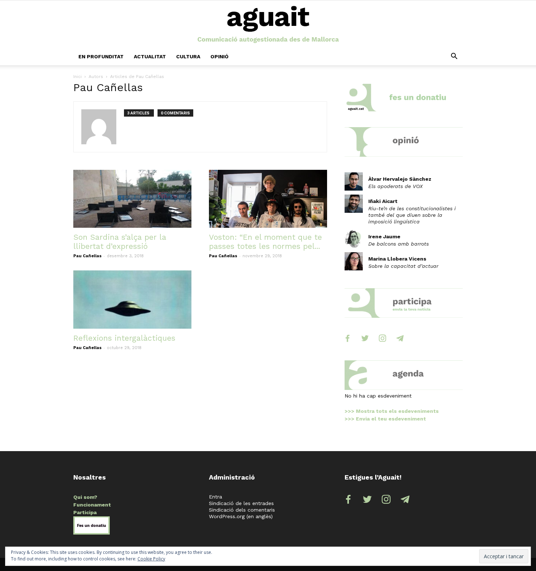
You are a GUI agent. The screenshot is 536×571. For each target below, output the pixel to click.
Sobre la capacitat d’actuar (403, 266)
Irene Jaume (384, 236)
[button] (454, 56)
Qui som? (85, 497)
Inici (77, 76)
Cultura (188, 56)
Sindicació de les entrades (241, 503)
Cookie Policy (151, 559)
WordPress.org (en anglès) (241, 516)
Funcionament (92, 505)
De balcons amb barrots (398, 244)
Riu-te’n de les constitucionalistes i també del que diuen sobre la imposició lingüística (412, 215)
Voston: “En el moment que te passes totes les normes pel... (265, 241)
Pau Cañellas (87, 256)
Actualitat (150, 56)
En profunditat (101, 56)
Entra (215, 497)
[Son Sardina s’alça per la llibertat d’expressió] (132, 199)
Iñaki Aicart (382, 201)
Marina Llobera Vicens (397, 259)
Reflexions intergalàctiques (124, 338)
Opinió (219, 56)
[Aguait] (268, 24)
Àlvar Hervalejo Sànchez (399, 179)
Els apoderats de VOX (395, 186)
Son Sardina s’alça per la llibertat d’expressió (119, 241)
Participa (85, 512)
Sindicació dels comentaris (242, 510)
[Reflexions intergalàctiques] (132, 299)
